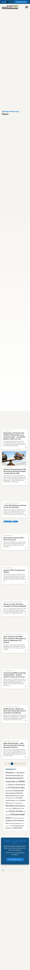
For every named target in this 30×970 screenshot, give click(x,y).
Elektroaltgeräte (11, 822)
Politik (8, 847)
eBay (23, 817)
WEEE (16, 857)
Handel (14, 827)
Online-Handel (15, 841)
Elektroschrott (17, 825)
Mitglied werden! (21, 2)
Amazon (9, 802)
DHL (7, 817)
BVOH (22, 811)
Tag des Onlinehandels (15, 852)
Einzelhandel (19, 820)
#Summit (15, 551)
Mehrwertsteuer (9, 838)
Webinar (11, 857)
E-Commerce (14, 817)
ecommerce (9, 820)
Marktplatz (10, 835)
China (7, 814)
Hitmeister (17, 829)
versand (9, 855)
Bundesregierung (17, 805)
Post (12, 847)
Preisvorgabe (17, 847)
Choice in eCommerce (16, 814)
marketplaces (18, 832)
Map (14, 832)
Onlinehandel (18, 844)
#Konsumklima (8, 551)
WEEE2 (20, 857)
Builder (15, 802)
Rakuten (22, 847)
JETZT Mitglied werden (15, 889)
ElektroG (19, 823)
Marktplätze (20, 835)
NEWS (15, 838)
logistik (11, 832)
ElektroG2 (9, 825)
